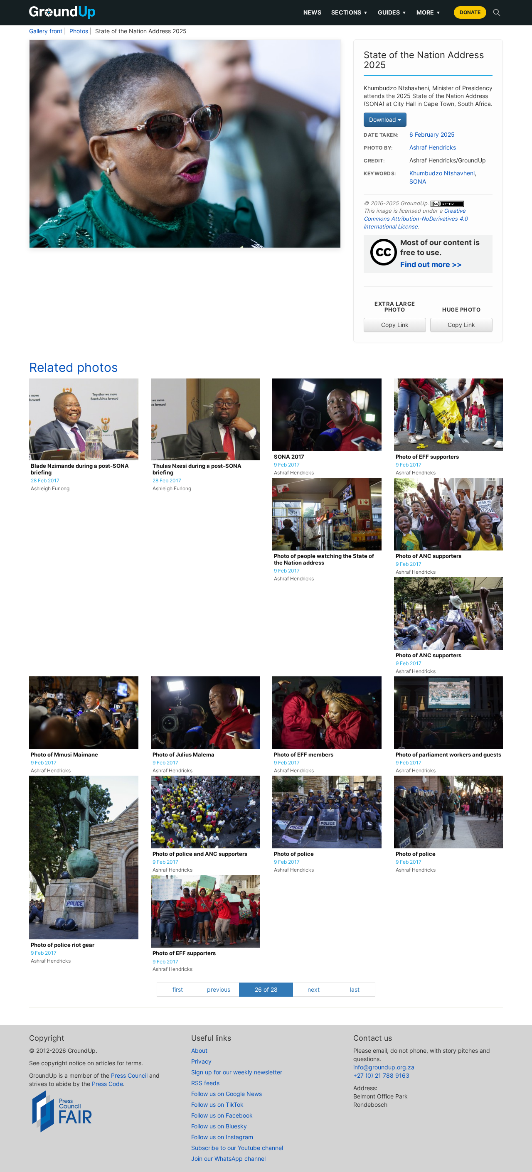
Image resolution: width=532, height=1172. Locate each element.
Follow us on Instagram (222, 1136)
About (199, 1050)
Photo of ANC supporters (428, 556)
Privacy (201, 1061)
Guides (392, 12)
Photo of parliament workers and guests (448, 755)
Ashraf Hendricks (432, 147)
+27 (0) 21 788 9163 (381, 1075)
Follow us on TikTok (217, 1104)
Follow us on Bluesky (219, 1126)
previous (218, 989)
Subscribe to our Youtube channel (237, 1147)
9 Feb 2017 (287, 465)
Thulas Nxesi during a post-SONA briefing (197, 469)
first (177, 989)
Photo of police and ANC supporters (200, 854)
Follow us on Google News (226, 1093)
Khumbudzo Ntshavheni (442, 173)
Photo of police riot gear (62, 945)
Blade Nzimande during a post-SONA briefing (80, 469)
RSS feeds (205, 1082)
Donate (470, 12)
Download (383, 119)
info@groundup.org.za (383, 1067)
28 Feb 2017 (45, 481)
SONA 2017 (289, 457)
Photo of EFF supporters (427, 457)
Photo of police (294, 854)
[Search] (496, 12)
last (355, 989)
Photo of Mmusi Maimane (64, 755)
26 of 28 (266, 989)
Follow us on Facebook (222, 1115)
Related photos (73, 367)
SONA (417, 181)
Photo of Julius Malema (183, 755)
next (314, 989)
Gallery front (45, 31)
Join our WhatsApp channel (228, 1158)
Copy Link (395, 324)
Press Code (107, 1083)
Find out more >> (431, 264)
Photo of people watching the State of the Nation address (324, 559)
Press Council (129, 1075)
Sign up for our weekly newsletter (236, 1072)
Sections (349, 12)
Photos (78, 31)
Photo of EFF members (303, 755)
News (312, 12)
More (428, 12)
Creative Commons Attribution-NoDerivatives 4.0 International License (416, 218)
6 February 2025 (432, 134)
